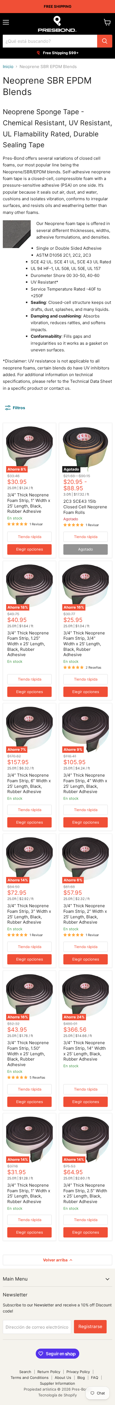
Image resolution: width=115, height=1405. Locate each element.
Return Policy (48, 1371)
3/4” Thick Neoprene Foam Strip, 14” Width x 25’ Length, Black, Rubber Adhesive (84, 1051)
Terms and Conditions (30, 1377)
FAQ (94, 1377)
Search (25, 1371)
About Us (63, 1377)
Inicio (8, 66)
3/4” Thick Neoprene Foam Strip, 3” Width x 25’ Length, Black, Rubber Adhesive (29, 914)
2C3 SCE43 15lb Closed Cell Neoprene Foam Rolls (85, 507)
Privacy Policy (78, 1371)
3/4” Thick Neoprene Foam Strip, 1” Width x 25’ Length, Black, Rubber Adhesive (28, 503)
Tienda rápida (29, 536)
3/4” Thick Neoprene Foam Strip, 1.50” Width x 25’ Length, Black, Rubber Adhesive (28, 1053)
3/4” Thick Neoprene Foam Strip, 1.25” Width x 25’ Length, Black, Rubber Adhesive (28, 644)
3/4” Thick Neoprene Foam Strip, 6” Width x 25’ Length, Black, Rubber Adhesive (29, 783)
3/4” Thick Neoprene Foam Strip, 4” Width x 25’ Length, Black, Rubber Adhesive (85, 783)
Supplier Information (57, 1383)
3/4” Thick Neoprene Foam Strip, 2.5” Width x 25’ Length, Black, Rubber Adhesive (85, 1193)
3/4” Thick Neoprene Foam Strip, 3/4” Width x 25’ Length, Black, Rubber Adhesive (84, 644)
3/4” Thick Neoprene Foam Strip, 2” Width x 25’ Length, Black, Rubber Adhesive (85, 914)
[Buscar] (104, 41)
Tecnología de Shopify (57, 1395)
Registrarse (90, 1326)
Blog (81, 1377)
